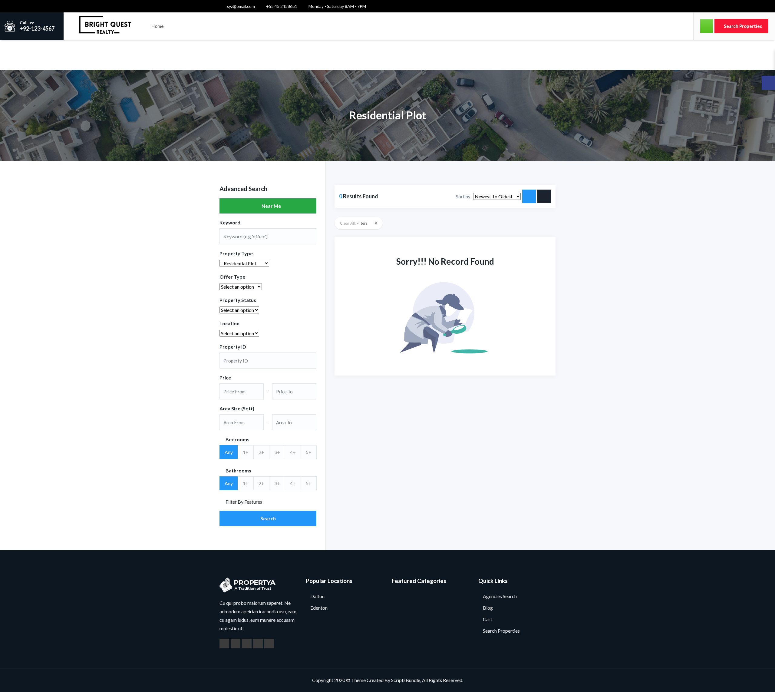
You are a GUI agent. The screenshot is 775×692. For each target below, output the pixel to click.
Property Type (236, 253)
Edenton (319, 608)
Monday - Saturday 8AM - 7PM (337, 6)
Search (268, 518)
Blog (488, 608)
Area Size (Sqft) (236, 408)
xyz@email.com (240, 6)
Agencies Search (500, 596)
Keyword (229, 222)
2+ (261, 452)
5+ (309, 452)
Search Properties (742, 26)
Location (229, 323)
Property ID (232, 346)
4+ (293, 452)
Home (157, 26)
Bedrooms (237, 439)
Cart (487, 619)
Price (225, 377)
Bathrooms (238, 470)
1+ (246, 452)
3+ (277, 452)
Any (229, 452)
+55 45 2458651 (281, 6)
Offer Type (232, 277)
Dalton (317, 596)
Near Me (270, 206)
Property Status (237, 300)
